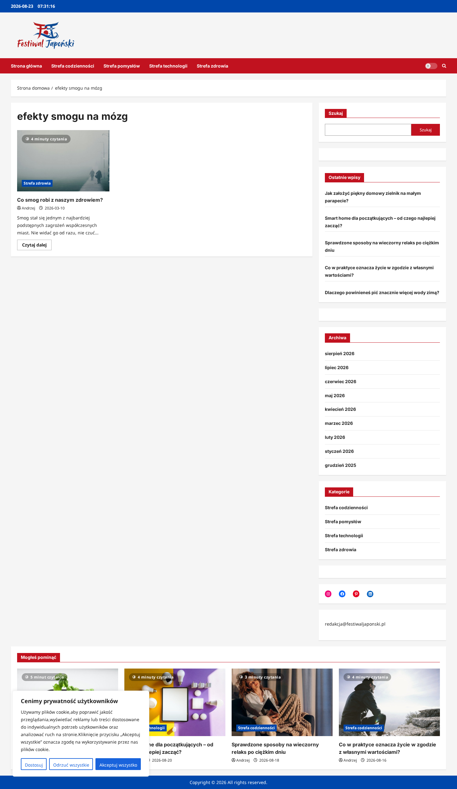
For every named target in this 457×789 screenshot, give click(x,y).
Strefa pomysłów (122, 65)
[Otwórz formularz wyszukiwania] (444, 66)
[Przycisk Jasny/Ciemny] (431, 66)
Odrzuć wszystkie (71, 765)
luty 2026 (335, 437)
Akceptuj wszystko (118, 765)
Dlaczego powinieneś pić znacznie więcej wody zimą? (382, 292)
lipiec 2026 (337, 367)
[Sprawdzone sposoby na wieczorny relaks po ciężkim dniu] (282, 702)
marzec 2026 (339, 423)
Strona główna (26, 65)
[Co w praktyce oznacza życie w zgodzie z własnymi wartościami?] (389, 702)
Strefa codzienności (72, 65)
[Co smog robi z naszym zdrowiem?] (63, 161)
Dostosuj (34, 765)
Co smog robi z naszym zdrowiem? (60, 200)
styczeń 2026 (339, 451)
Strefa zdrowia (212, 65)
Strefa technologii (168, 65)
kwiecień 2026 (340, 409)
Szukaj (336, 113)
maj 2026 (335, 395)
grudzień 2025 (340, 465)
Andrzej (28, 208)
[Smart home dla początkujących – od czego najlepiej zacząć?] (174, 702)
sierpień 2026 (339, 353)
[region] (80, 734)
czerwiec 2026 (340, 381)
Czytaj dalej (37, 246)
